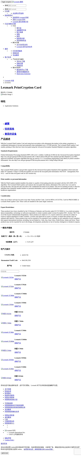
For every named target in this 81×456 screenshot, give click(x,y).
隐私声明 (8, 438)
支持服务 (8, 409)
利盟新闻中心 (9, 423)
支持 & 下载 (21, 61)
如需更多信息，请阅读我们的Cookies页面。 (39, 449)
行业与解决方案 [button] (10, 24)
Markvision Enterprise (23, 74)
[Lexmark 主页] (17, 2)
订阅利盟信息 (9, 421)
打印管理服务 (17, 51)
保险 (18, 34)
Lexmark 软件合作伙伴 (24, 47)
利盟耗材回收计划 (11, 399)
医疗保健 (20, 32)
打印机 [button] (7, 11)
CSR (6, 419)
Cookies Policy (9, 440)
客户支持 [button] (8, 57)
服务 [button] (6, 49)
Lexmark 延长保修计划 (20, 21)
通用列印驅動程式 (23, 72)
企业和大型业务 (18, 13)
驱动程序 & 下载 (22, 69)
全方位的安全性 (22, 44)
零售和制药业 (21, 40)
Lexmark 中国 (9, 80)
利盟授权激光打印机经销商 (14, 405)
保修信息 (16, 53)
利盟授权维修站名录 (12, 411)
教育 (18, 36)
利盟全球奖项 (9, 415)
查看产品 (18, 279)
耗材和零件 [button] (9, 15)
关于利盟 (8, 389)
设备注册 (20, 63)
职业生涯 (8, 391)
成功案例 (8, 417)
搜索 (6, 5)
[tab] (42, 123)
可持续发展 (9, 403)
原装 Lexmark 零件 (19, 19)
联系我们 (8, 393)
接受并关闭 (5, 453)
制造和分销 (20, 38)
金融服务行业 (21, 30)
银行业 (19, 28)
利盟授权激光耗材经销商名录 (15, 407)
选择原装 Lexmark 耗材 (21, 17)
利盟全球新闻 (9, 397)
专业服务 (16, 55)
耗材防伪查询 (9, 395)
